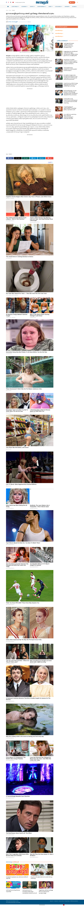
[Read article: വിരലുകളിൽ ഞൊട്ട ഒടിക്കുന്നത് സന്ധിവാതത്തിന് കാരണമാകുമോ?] (59, 69)
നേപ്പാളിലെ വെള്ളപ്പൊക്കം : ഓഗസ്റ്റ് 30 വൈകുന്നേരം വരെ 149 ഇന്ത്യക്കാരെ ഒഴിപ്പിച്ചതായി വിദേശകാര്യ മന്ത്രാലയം (70, 77)
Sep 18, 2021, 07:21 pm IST (23, 21)
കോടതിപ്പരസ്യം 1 (59, 30)
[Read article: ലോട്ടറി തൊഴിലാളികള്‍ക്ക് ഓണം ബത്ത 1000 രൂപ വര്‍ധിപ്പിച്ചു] (42, 869)
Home (7, 10)
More (50, 6)
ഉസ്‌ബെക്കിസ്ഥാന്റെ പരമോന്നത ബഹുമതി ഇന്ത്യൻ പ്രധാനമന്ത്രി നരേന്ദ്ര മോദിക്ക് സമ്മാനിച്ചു (70, 101)
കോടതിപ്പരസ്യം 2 (59, 33)
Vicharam (23, 6)
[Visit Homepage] (42, 2)
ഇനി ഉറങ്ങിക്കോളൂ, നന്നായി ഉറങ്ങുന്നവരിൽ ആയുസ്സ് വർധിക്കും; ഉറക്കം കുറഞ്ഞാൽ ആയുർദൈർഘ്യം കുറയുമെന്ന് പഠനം (71, 93)
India (41, 887)
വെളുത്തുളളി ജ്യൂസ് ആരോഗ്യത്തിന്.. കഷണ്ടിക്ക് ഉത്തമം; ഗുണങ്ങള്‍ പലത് (70, 108)
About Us (51, 901)
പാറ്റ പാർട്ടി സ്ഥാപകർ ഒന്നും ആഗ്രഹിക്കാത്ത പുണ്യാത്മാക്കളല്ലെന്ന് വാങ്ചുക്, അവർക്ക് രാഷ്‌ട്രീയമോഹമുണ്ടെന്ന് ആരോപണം (70, 118)
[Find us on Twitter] (10, 2)
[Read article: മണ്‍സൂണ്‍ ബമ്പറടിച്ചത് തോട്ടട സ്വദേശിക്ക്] (13, 885)
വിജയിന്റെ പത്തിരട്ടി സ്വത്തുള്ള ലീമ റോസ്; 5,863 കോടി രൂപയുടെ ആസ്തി (46, 891)
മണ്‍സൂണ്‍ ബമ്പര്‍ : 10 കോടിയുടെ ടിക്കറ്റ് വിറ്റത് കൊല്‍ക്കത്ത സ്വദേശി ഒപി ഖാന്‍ (29, 891)
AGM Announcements (74, 901)
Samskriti (67, 6)
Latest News (15, 6)
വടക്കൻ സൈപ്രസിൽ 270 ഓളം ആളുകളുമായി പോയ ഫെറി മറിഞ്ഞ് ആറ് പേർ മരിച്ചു (71, 85)
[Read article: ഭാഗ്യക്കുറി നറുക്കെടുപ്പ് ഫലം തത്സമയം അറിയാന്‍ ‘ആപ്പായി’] (17, 869)
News (10, 10)
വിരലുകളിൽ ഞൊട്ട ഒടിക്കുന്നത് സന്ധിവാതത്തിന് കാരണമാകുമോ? (70, 69)
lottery (10, 154)
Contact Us (56, 901)
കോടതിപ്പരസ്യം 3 (59, 36)
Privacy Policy (67, 901)
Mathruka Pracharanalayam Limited (12, 900)
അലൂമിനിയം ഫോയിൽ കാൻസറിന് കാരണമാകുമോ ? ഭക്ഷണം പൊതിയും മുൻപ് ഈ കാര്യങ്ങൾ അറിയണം (70, 61)
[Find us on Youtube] (13, 2)
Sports (32, 6)
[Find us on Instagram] (8, 2)
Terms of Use (61, 901)
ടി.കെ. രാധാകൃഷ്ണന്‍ (13, 21)
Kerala (13, 10)
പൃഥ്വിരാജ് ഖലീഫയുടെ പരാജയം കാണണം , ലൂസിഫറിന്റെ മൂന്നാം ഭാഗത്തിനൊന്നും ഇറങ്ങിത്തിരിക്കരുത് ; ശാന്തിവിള (69, 47)
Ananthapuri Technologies (16, 902)
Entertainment (41, 6)
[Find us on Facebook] (6, 2)
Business (74, 6)
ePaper (72, 2)
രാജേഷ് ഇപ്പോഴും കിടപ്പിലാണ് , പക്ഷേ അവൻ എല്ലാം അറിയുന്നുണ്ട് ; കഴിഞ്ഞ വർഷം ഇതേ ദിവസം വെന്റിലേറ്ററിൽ (71, 53)
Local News (58, 6)
